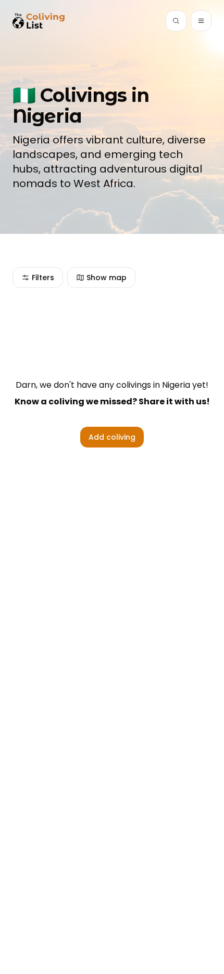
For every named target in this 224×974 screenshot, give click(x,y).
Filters (43, 277)
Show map (106, 277)
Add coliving (112, 437)
